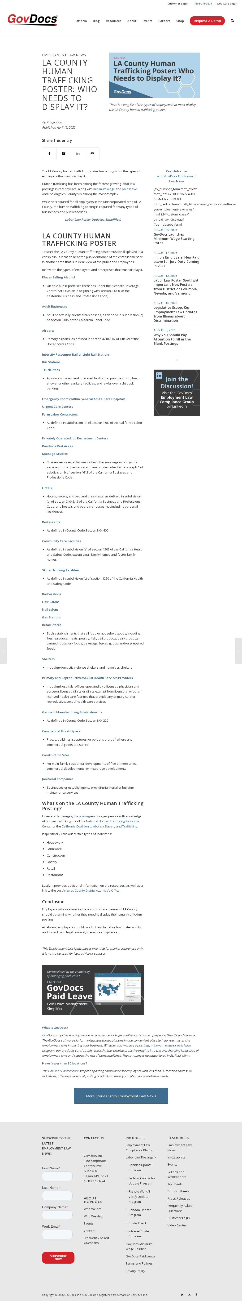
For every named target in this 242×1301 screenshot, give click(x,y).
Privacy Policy (135, 1271)
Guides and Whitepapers (177, 1174)
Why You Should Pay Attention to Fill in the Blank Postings (172, 339)
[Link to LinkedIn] (182, 1294)
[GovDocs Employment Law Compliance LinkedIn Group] (177, 415)
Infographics (177, 1157)
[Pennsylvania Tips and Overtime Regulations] (238, 651)
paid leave (129, 189)
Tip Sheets (175, 1184)
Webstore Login (227, 3)
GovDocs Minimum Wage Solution (139, 1246)
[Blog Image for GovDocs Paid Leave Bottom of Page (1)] (93, 1014)
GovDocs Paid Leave (140, 1256)
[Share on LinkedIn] (78, 154)
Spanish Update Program (140, 1167)
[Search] (232, 21)
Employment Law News (180, 1147)
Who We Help (93, 1216)
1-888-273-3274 (94, 1181)
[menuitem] (178, 3)
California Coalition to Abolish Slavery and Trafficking (99, 826)
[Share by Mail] (92, 154)
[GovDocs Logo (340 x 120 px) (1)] (44, 21)
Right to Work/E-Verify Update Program (140, 1196)
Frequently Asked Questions (96, 1240)
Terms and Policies (139, 1263)
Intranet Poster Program (139, 1233)
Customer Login (178, 3)
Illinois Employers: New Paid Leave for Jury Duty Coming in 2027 (176, 261)
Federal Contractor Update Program (142, 1180)
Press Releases (179, 1198)
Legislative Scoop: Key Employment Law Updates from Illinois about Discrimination (175, 314)
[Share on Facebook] (49, 154)
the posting (81, 816)
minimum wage (104, 189)
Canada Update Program (140, 1212)
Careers (89, 1231)
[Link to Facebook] (196, 1294)
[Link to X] (189, 1294)
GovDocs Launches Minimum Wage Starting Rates (174, 238)
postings (143, 1045)
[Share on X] (64, 154)
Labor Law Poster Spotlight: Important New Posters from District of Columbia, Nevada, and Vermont (176, 286)
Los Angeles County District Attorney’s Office (88, 890)
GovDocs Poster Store (63, 1071)
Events (89, 1223)
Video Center (177, 1225)
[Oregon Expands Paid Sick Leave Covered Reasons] (3, 651)
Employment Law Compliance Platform (141, 1147)
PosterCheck (138, 1223)
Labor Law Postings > (141, 1157)
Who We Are (93, 1209)
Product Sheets (179, 1191)
